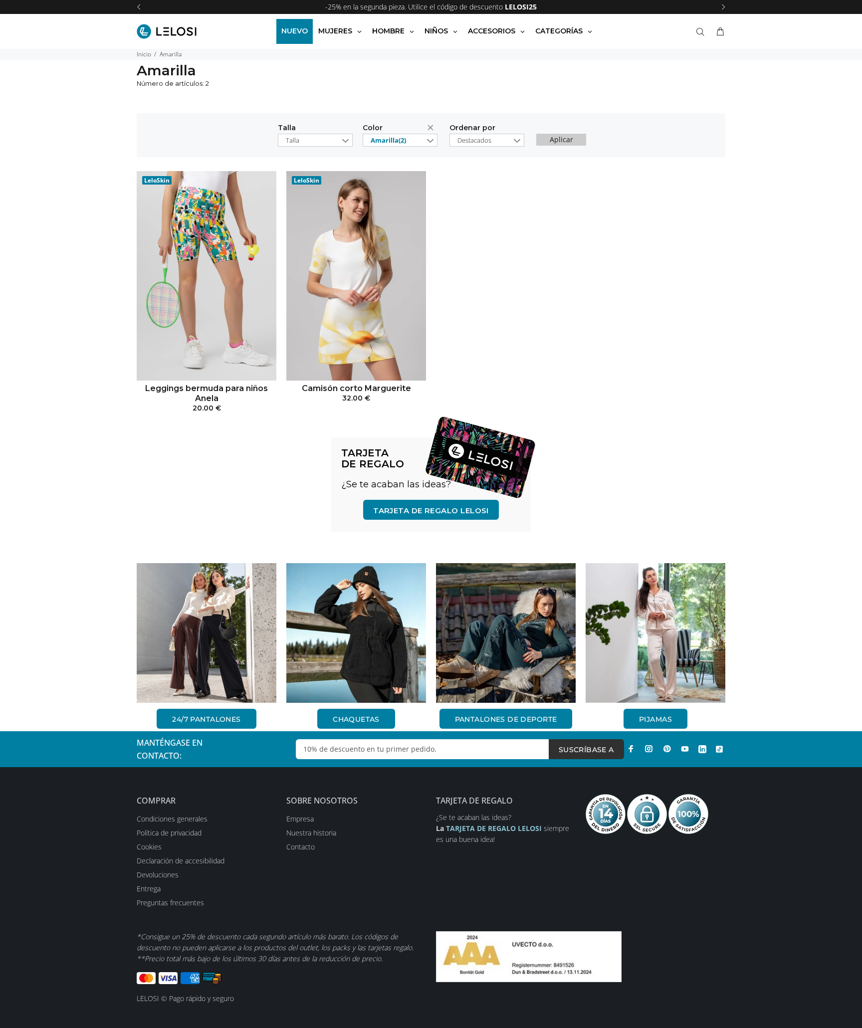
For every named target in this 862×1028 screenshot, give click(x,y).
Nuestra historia (311, 832)
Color (373, 128)
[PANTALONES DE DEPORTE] (506, 633)
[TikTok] (719, 749)
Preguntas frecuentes (170, 902)
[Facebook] (631, 748)
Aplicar (561, 139)
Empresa (300, 818)
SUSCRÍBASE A (586, 749)
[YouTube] (684, 748)
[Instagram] (649, 748)
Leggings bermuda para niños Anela (206, 393)
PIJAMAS (655, 719)
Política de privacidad (169, 832)
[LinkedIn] (702, 749)
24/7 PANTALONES (206, 719)
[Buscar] (702, 32)
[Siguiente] (723, 7)
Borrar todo (432, 129)
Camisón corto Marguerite (356, 388)
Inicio (144, 54)
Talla (287, 128)
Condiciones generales (172, 818)
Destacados (474, 140)
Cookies (149, 846)
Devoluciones (158, 874)
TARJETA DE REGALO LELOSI (431, 510)
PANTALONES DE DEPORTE (506, 719)
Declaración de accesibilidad (180, 860)
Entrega (149, 888)
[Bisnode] (529, 956)
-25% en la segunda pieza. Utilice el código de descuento (431, 6)
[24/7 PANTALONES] (206, 633)
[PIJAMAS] (655, 633)
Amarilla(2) (388, 140)
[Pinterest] (666, 748)
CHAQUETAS (356, 719)
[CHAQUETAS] (356, 633)
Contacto (300, 846)
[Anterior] (139, 7)
